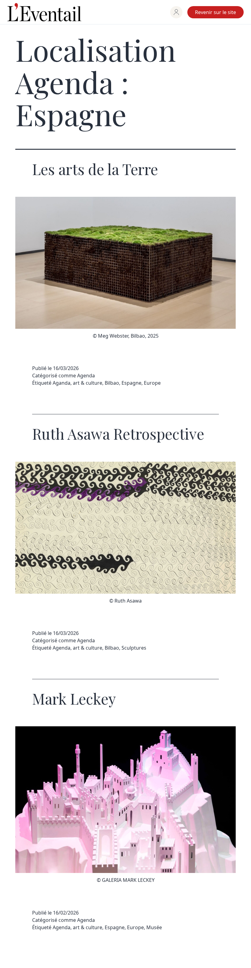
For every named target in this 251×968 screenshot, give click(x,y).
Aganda (61, 383)
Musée (154, 927)
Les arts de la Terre (95, 169)
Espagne (131, 383)
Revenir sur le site (215, 12)
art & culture (87, 383)
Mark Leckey (74, 698)
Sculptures (134, 647)
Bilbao (112, 383)
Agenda (86, 375)
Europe (152, 383)
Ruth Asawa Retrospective (118, 433)
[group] (176, 12)
